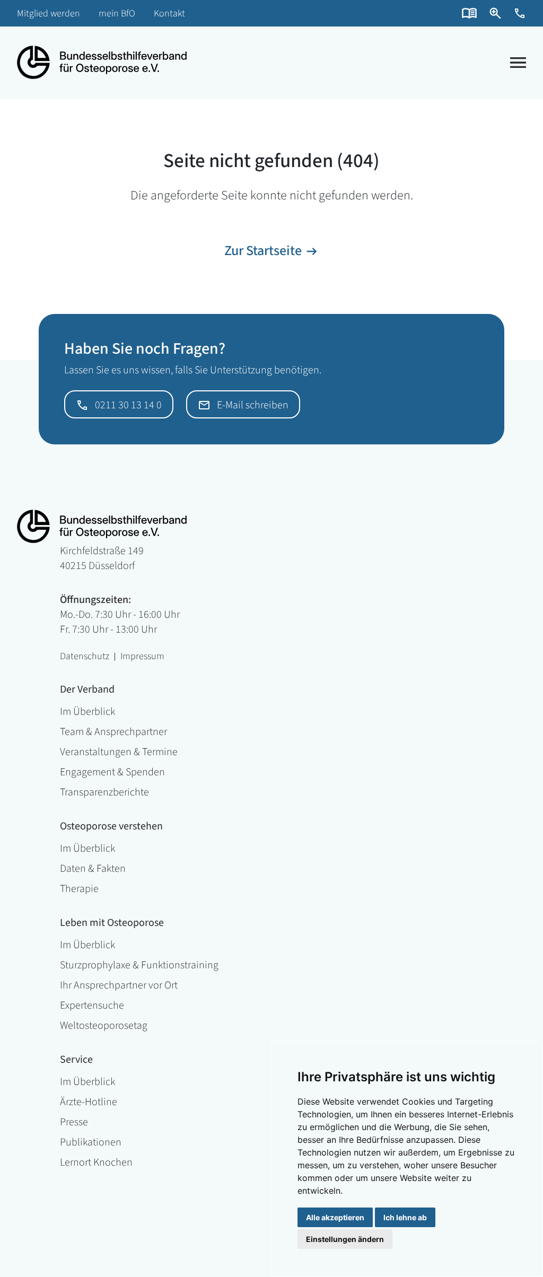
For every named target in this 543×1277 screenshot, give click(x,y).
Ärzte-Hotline (88, 1102)
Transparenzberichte (104, 792)
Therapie (79, 888)
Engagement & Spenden (112, 772)
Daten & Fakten (93, 868)
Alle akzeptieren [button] (335, 1217)
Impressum (142, 657)
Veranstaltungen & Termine (119, 752)
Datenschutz (84, 657)
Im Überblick (87, 711)
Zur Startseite (263, 250)
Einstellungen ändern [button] (345, 1239)
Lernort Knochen (96, 1162)
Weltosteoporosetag (103, 1025)
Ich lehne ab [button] (405, 1217)
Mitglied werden (48, 13)
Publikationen (90, 1142)
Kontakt (169, 13)
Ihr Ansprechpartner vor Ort (119, 985)
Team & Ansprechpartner (113, 731)
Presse (74, 1122)
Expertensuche (92, 1005)
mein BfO (117, 13)
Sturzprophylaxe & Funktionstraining (139, 965)
